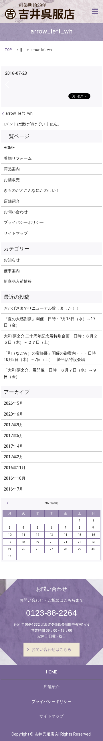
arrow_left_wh (19, 113)
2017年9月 (13, 424)
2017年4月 (13, 446)
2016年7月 (13, 489)
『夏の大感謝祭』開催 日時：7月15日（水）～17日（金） (49, 322)
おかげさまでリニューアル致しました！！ (42, 308)
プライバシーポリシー (24, 222)
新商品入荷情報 (18, 281)
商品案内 (12, 169)
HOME (9, 147)
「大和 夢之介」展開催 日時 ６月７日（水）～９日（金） (50, 373)
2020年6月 (13, 414)
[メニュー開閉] (95, 11)
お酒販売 (12, 179)
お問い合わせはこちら (51, 649)
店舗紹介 (12, 201)
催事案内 (12, 270)
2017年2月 (13, 457)
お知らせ (12, 260)
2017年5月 (13, 435)
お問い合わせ (16, 212)
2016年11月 (14, 467)
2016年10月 (14, 478)
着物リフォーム (18, 158)
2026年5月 (13, 403)
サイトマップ (16, 233)
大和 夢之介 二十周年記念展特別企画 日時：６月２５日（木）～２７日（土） (51, 339)
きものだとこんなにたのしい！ (32, 190)
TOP (8, 50)
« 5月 (8, 503)
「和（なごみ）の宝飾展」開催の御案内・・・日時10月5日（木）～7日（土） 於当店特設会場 (50, 356)
